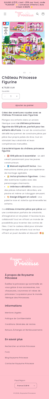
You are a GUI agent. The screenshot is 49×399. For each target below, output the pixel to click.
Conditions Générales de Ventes (20, 324)
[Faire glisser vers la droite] (30, 72)
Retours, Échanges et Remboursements (23, 330)
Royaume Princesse (28, 393)
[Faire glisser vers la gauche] (19, 72)
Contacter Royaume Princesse (19, 363)
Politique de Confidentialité (18, 318)
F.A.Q (7, 352)
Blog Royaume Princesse (16, 357)
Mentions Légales (13, 312)
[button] (5, 14)
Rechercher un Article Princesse (20, 346)
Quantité (5, 91)
